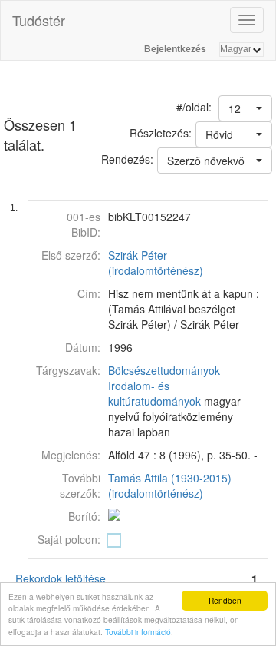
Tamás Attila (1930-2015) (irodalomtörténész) (170, 485)
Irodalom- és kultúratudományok (154, 393)
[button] (245, 108)
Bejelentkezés (175, 49)
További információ (138, 632)
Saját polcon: (69, 539)
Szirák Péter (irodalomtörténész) (155, 262)
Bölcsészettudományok (164, 370)
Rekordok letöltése (60, 578)
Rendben (225, 600)
